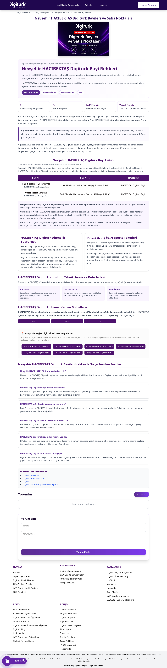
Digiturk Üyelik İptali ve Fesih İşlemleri (30, 625)
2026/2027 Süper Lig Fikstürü (120, 600)
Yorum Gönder (83, 552)
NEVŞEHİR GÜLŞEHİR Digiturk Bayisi (131, 346)
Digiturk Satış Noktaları (34, 478)
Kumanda (111, 588)
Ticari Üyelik (65, 629)
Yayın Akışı (112, 584)
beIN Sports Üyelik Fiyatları (25, 588)
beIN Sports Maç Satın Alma (26, 637)
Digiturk (27, 481)
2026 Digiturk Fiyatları (23, 584)
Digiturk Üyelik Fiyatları (23, 580)
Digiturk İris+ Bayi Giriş (117, 576)
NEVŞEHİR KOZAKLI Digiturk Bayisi (36, 353)
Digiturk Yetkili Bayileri (70, 625)
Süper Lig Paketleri (21, 576)
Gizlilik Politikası (67, 637)
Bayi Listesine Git (31, 92)
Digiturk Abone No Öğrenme (26, 617)
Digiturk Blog (19, 629)
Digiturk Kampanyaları (70, 571)
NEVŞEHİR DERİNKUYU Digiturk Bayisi (99, 346)
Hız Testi (111, 580)
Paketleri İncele (49, 92)
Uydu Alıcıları (19, 633)
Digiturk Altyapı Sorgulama (119, 572)
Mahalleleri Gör (67, 92)
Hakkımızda (65, 649)
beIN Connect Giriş (21, 609)
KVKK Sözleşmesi (68, 645)
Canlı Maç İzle (113, 592)
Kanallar (103, 5)
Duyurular (64, 633)
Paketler (90, 5)
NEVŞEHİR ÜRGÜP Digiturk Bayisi (99, 353)
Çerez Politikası (67, 641)
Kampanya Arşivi (67, 582)
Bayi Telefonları (67, 621)
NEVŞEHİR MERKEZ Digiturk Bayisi (68, 353)
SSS (80, 92)
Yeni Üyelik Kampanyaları (68, 5)
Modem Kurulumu (21, 621)
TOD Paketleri (19, 592)
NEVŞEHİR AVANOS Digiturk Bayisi (68, 346)
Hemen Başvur (148, 5)
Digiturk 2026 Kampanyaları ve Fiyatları (41, 484)
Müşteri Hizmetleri (68, 613)
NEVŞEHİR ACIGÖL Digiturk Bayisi (36, 346)
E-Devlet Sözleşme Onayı (24, 613)
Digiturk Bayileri (67, 617)
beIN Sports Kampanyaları (72, 575)
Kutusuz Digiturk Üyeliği (71, 578)
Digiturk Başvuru (31, 475)
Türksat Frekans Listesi (23, 641)
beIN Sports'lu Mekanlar (118, 596)
